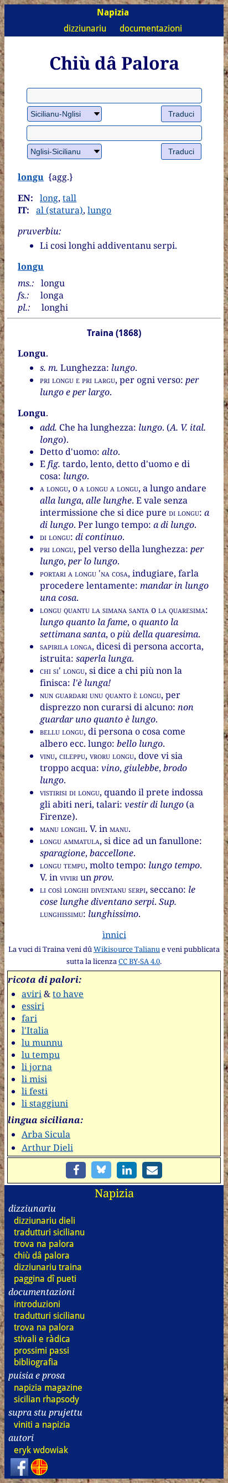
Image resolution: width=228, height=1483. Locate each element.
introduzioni (37, 1304)
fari (29, 1018)
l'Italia (35, 1030)
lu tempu (41, 1055)
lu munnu (42, 1042)
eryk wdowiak (41, 1450)
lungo (99, 210)
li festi (35, 1091)
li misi (34, 1079)
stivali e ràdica (42, 1339)
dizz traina (48, 1267)
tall (69, 198)
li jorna (37, 1067)
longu (31, 177)
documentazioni (151, 28)
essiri (33, 1006)
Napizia (114, 1193)
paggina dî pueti (45, 1279)
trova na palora (44, 1244)
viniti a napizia (42, 1424)
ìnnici (114, 935)
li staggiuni (45, 1103)
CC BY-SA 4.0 (139, 961)
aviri (32, 994)
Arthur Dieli (47, 1147)
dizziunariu (85, 28)
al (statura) (59, 210)
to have (68, 994)
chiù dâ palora (42, 1255)
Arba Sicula (46, 1134)
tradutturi (49, 1232)
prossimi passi (41, 1350)
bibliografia (36, 1362)
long (49, 198)
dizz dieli (44, 1220)
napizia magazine (48, 1387)
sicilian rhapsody (46, 1399)
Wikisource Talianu (127, 949)
